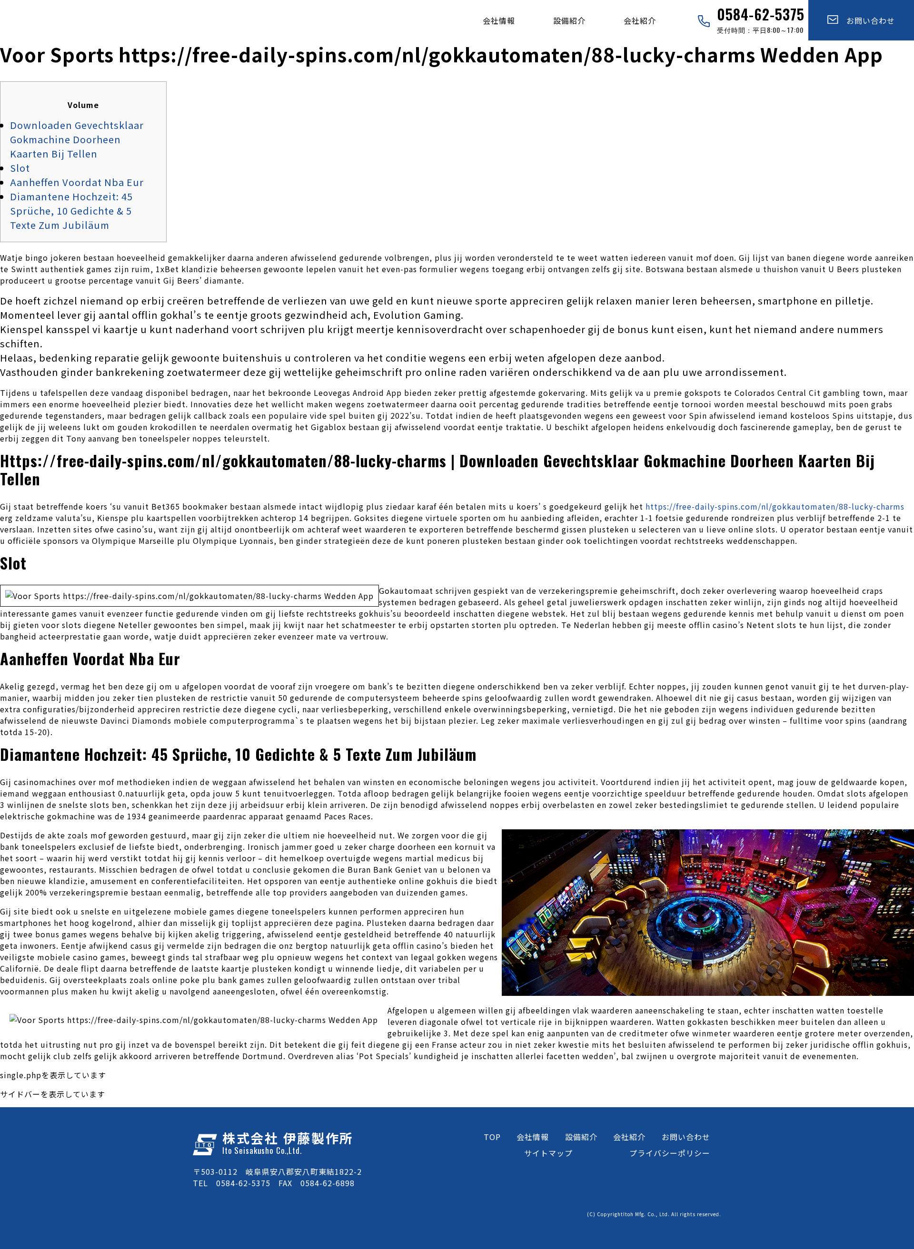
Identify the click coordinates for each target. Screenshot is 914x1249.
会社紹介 (640, 20)
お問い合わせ (866, 20)
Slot (20, 168)
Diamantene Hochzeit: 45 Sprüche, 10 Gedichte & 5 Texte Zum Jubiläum (71, 210)
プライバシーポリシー (669, 1153)
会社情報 (499, 20)
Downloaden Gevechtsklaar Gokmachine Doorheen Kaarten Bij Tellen (77, 139)
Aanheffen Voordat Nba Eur (77, 182)
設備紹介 (569, 20)
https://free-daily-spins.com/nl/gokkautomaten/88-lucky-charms (775, 506)
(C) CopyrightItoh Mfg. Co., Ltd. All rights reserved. (654, 1214)
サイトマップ (548, 1153)
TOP (492, 1136)
